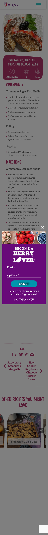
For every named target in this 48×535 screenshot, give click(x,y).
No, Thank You (24, 299)
